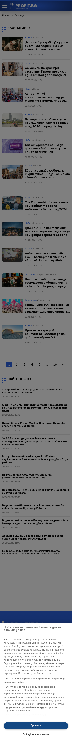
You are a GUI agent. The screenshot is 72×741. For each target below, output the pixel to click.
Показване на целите (36, 734)
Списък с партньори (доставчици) (25, 715)
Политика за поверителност (36, 673)
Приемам (35, 725)
